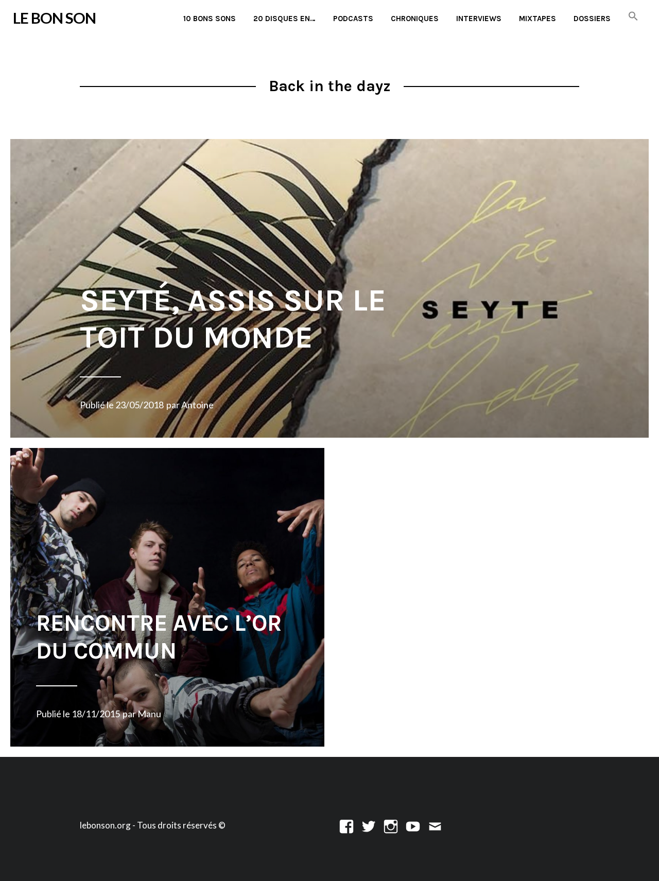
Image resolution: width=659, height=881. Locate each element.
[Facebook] (346, 825)
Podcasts (353, 18)
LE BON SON (54, 18)
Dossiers (592, 18)
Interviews (478, 18)
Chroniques (415, 18)
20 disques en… (284, 18)
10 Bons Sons (209, 18)
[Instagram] (390, 825)
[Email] (435, 825)
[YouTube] (413, 825)
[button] (633, 16)
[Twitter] (368, 825)
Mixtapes (537, 18)
